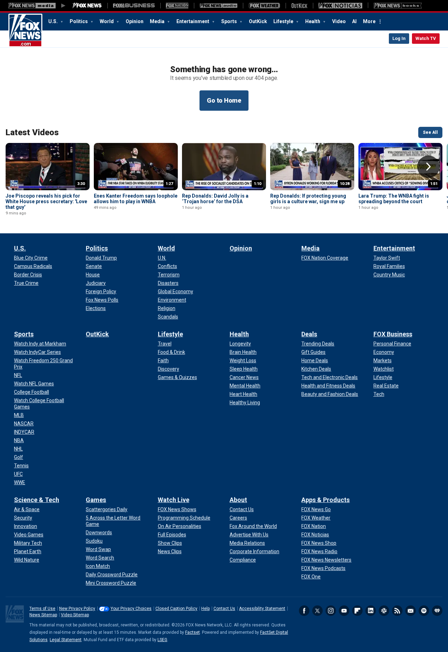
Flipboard (357, 610)
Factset (192, 632)
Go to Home (224, 100)
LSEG (162, 639)
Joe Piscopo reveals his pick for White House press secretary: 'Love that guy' (46, 201)
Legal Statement (66, 639)
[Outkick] (299, 5)
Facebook (304, 610)
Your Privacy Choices (131, 608)
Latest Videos (32, 132)
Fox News (25, 30)
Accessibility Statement (262, 608)
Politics (79, 21)
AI (354, 21)
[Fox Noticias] (340, 5)
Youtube (344, 610)
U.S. (53, 21)
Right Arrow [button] (428, 167)
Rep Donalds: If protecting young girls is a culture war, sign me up (308, 198)
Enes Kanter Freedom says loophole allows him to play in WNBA (135, 198)
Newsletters (410, 610)
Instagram (331, 610)
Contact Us (224, 608)
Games (96, 499)
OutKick (258, 21)
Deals (309, 334)
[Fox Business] (134, 6)
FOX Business (392, 334)
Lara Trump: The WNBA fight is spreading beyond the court (393, 198)
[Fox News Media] (87, 5)
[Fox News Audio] (218, 6)
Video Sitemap (75, 614)
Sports (229, 21)
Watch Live (173, 499)
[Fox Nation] (177, 5)
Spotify (424, 610)
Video (339, 21)
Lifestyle (283, 21)
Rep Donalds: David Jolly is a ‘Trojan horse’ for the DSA (215, 198)
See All (430, 132)
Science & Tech (36, 499)
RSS (397, 610)
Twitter (317, 610)
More (369, 21)
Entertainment (193, 21)
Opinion (135, 21)
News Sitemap (43, 614)
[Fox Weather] (264, 5)
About (238, 499)
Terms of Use (42, 608)
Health (313, 21)
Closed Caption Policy (176, 608)
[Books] (397, 5)
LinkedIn (370, 610)
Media (158, 21)
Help (205, 608)
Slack (384, 610)
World (107, 21)
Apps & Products (325, 499)
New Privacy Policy (77, 608)
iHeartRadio (437, 610)
